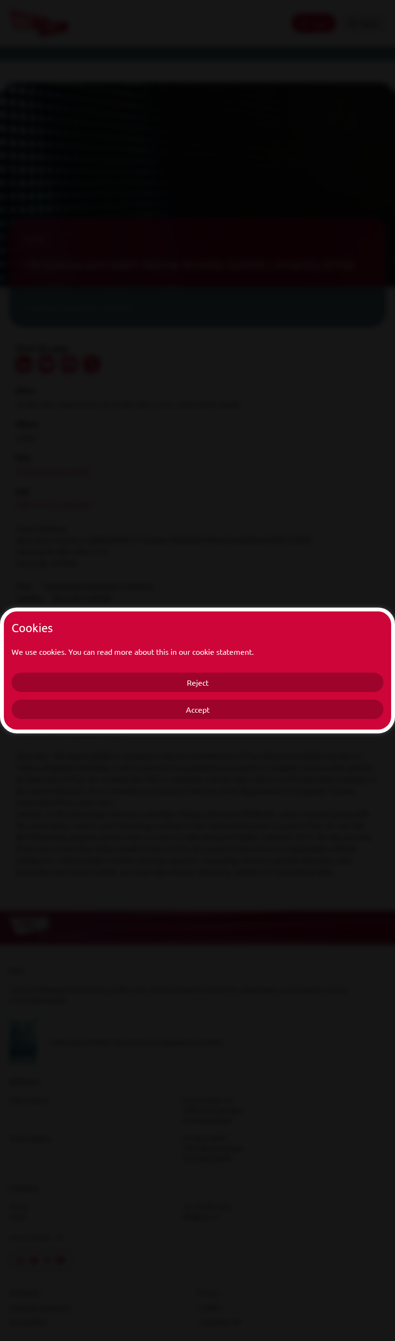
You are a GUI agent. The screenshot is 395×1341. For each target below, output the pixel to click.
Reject (198, 682)
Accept (198, 709)
